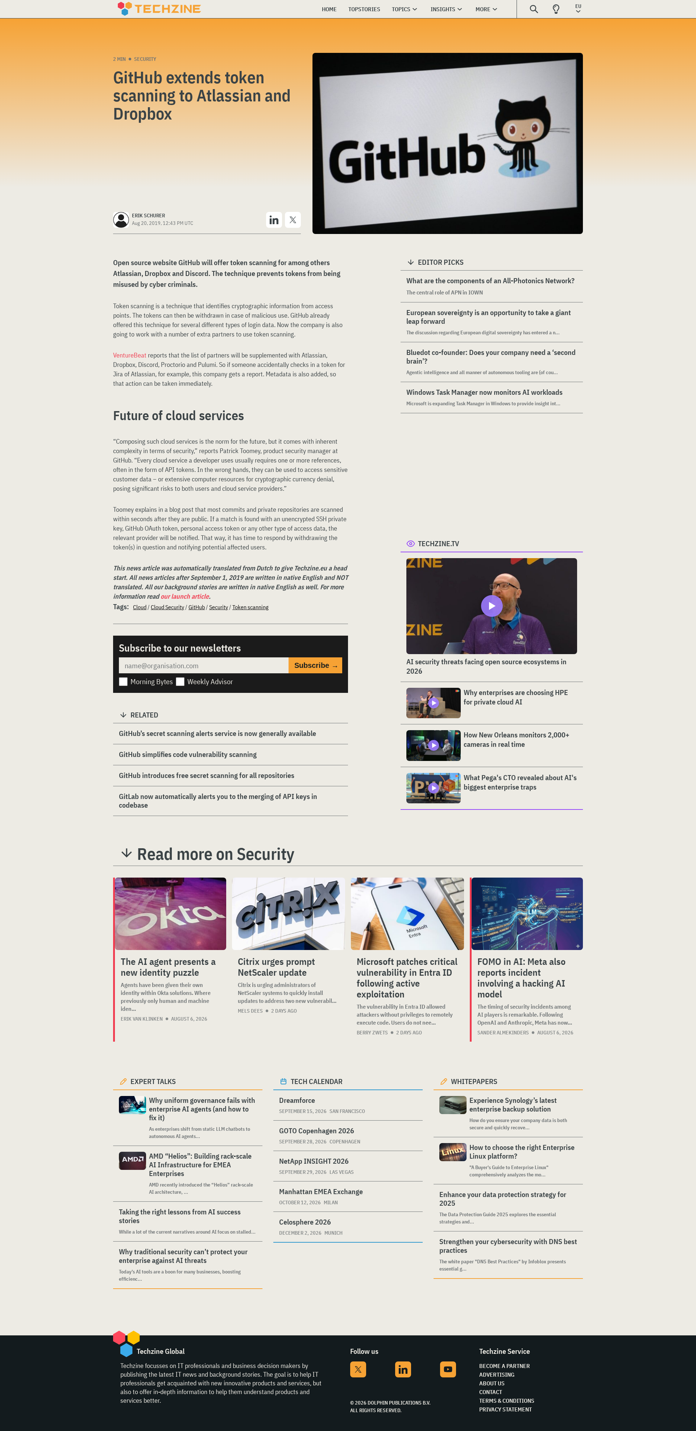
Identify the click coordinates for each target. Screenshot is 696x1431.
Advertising (496, 1374)
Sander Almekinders (503, 1032)
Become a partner (504, 1365)
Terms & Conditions (506, 1400)
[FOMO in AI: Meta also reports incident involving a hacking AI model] (527, 914)
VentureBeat (129, 355)
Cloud (139, 607)
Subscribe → (316, 665)
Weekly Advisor (210, 681)
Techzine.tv (438, 543)
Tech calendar (317, 1081)
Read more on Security (215, 854)
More (483, 9)
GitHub (196, 607)
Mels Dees (250, 1011)
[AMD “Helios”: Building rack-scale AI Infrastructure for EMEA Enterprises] (132, 1174)
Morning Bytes (151, 681)
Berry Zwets (372, 1032)
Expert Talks (153, 1081)
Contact (490, 1392)
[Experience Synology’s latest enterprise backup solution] (453, 1113)
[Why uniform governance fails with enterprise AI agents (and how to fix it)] (132, 1118)
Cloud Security (167, 607)
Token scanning (250, 607)
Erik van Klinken (142, 1019)
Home (329, 9)
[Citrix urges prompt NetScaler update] (288, 914)
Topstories (364, 9)
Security (145, 59)
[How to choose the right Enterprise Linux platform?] (453, 1160)
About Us (492, 1383)
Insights (443, 9)
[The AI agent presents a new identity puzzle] (170, 914)
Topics (401, 9)
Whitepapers (474, 1081)
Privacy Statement (505, 1409)
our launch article (185, 596)
